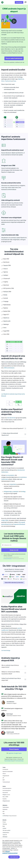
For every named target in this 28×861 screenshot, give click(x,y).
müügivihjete (12, 484)
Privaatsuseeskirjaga (19, 760)
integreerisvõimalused (19, 524)
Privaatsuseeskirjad (12, 853)
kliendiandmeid (11, 417)
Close (14, 81)
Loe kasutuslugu (5, 650)
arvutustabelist (10, 475)
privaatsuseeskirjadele (8, 558)
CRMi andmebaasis (9, 367)
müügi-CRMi (4, 520)
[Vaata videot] (14, 21)
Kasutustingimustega (8, 760)
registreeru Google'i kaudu (14, 753)
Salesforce (21, 79)
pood (19, 628)
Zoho (2, 81)
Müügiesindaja (8, 491)
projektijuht (15, 491)
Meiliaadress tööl (7, 545)
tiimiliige (23, 491)
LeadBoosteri (5, 630)
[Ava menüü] (26, 2)
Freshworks (8, 81)
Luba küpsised (14, 857)
